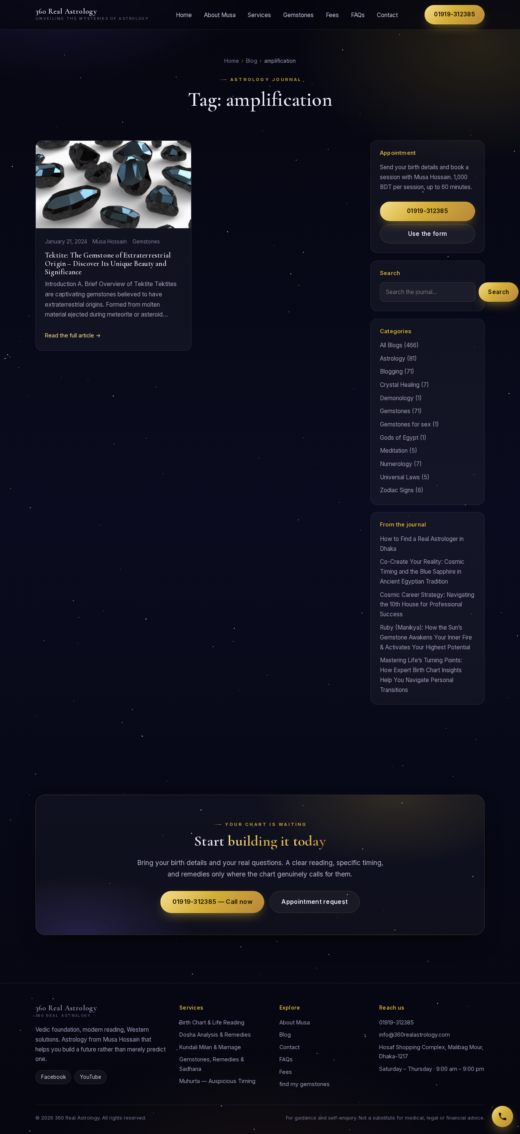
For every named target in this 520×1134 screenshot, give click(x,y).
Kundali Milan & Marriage (210, 1047)
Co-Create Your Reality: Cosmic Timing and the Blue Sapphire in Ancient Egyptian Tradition (422, 571)
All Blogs (391, 345)
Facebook (53, 1077)
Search (498, 292)
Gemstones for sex (405, 424)
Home (184, 14)
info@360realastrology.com (414, 1034)
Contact (387, 14)
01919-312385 (454, 14)
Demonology (397, 398)
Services (259, 14)
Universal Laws (400, 477)
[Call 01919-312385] (502, 1116)
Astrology (392, 358)
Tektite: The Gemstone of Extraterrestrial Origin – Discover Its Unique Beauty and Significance (108, 263)
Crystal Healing (400, 384)
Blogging (391, 371)
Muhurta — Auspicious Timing (217, 1081)
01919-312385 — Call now (212, 901)
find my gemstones (304, 1084)
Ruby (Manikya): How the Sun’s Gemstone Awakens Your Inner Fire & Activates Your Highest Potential (426, 637)
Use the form (427, 233)
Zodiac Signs (397, 490)
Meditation (394, 450)
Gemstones (298, 14)
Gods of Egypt (399, 437)
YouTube (90, 1077)
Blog (251, 60)
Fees (332, 14)
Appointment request (314, 901)
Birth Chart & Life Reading (211, 1022)
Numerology (396, 464)
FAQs (358, 14)
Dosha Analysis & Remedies (215, 1034)
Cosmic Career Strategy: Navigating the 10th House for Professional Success (427, 604)
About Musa (220, 14)
